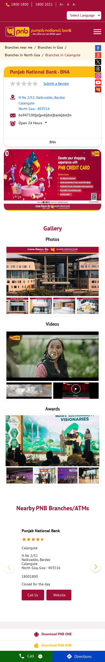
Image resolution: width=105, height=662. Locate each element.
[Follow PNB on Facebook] (98, 48)
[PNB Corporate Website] (98, 89)
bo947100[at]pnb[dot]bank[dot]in (45, 115)
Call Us (33, 595)
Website (58, 595)
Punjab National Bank (41, 530)
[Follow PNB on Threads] (98, 68)
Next (94, 567)
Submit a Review (56, 83)
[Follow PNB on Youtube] (98, 82)
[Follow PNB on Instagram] (98, 75)
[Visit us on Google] (98, 55)
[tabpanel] (52, 180)
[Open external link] (52, 638)
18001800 (30, 576)
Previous (10, 567)
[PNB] (38, 32)
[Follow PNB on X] (98, 62)
